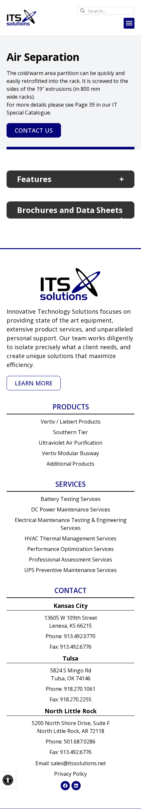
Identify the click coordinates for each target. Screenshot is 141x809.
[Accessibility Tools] (8, 780)
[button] (129, 23)
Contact (70, 590)
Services (70, 484)
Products (70, 406)
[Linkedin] (76, 785)
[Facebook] (65, 785)
